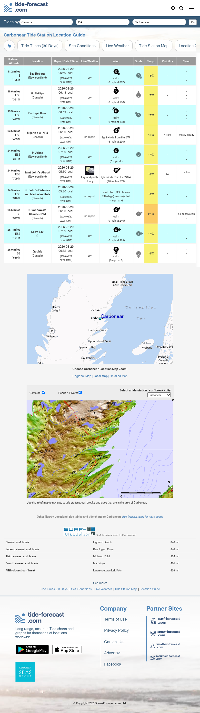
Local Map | (101, 376)
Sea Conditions (82, 45)
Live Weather (117, 45)
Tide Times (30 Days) (40, 45)
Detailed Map (119, 376)
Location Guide (150, 589)
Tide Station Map (154, 45)
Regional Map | (82, 376)
